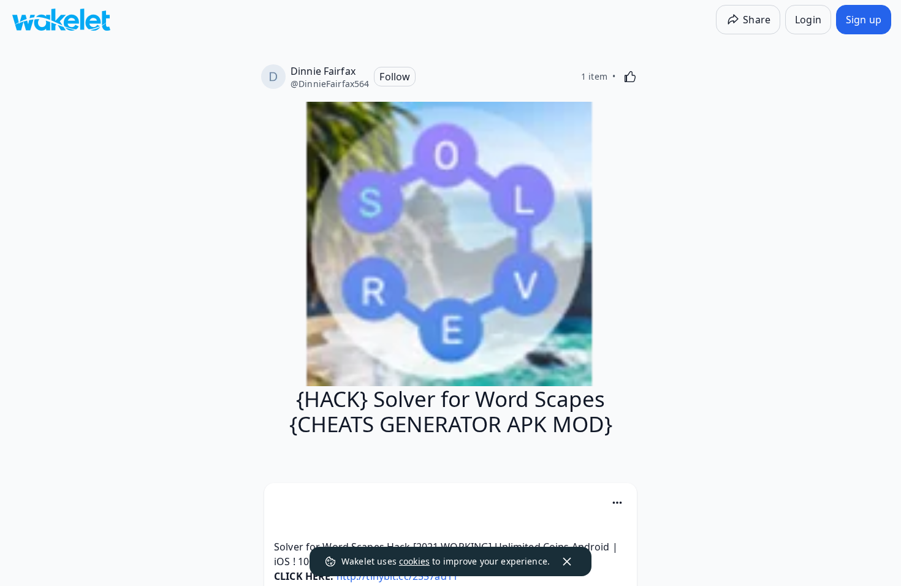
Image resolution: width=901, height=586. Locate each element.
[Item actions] (617, 502)
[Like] (630, 76)
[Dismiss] (567, 561)
